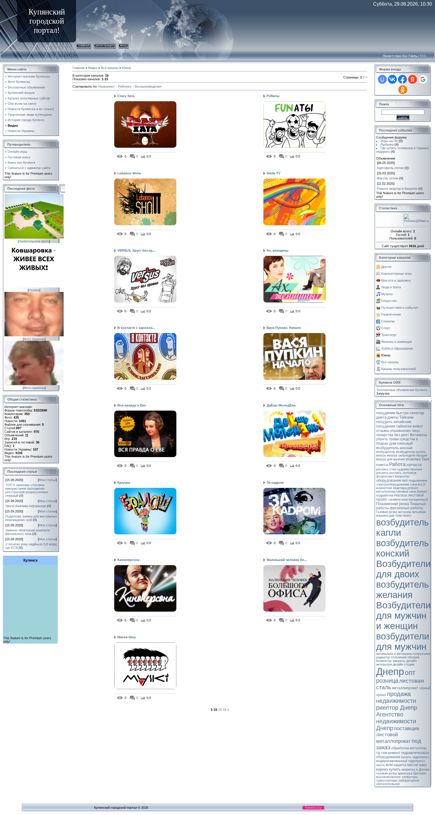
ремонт (412, 488)
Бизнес (422, 491)
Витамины (418, 435)
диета (381, 417)
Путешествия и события (399, 307)
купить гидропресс (415, 757)
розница (387, 680)
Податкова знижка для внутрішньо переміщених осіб (31, 518)
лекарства (384, 435)
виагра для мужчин (390, 459)
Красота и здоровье (396, 280)
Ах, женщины (277, 250)
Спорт (385, 328)
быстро (402, 413)
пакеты (382, 465)
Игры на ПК (389, 141)
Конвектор (384, 661)
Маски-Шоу (126, 637)
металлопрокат (405, 688)
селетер (417, 413)
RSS (423, 55)
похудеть (384, 421)
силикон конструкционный (408, 499)
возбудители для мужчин (402, 641)
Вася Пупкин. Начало (284, 327)
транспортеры (386, 780)
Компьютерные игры (396, 273)
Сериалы (388, 321)
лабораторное (408, 780)
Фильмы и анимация (396, 341)
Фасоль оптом (387, 178)
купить (395, 769)
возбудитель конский (402, 548)
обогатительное (388, 784)
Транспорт (389, 335)
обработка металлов (408, 748)
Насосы (400, 495)
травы (394, 439)
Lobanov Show (129, 173)
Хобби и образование (397, 348)
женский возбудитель (394, 450)
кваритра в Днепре (416, 769)
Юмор (126, 68)
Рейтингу (125, 86)
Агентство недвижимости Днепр (396, 721)
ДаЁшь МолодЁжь (281, 405)
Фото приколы (34, 339)
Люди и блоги (391, 287)
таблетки (404, 426)
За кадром (275, 482)
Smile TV (273, 173)
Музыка (387, 294)
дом (392, 443)
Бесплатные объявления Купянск (402, 390)
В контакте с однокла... (136, 327)
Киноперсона (128, 560)
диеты (392, 417)
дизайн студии (403, 664)
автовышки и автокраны (394, 653)
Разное (34, 290)
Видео (92, 68)
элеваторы (410, 777)
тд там (381, 753)
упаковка (413, 459)
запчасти (414, 465)
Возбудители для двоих (403, 569)
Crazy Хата (125, 96)
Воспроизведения (148, 86)
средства (407, 439)
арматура (405, 773)
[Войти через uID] (382, 79)
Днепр (390, 671)
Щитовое (419, 773)
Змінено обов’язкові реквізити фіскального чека (27, 532)
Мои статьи (47, 480)
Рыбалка (387, 144)
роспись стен (386, 469)
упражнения (400, 431)
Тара (425, 459)
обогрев (413, 657)
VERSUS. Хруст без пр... (136, 250)
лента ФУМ (384, 765)
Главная (83, 45)
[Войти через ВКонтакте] (392, 79)
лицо (416, 431)
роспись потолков (402, 473)
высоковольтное (388, 777)
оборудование (388, 480)
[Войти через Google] (423, 79)
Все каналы (109, 68)
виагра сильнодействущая (407, 455)
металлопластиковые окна (396, 491)
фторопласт (385, 476)
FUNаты (273, 96)
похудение (385, 413)
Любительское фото (34, 241)
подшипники (418, 480)
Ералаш (123, 482)
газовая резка (386, 773)
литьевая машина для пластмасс (401, 513)
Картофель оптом (390, 168)
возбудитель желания (402, 589)
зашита (400, 765)
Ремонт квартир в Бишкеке (397, 188)
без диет (401, 435)
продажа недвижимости (396, 697)
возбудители (405, 452)
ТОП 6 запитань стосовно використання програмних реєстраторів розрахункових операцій (26, 490)
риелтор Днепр (396, 707)
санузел (416, 484)
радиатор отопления (391, 657)
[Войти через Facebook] (402, 79)
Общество (389, 301)
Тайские (406, 417)
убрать (382, 439)
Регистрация (105, 45)
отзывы (382, 430)
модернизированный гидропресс (400, 761)
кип (405, 480)
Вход (123, 45)
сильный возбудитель (394, 445)
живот (418, 426)
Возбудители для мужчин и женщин (403, 615)
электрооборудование (392, 484)
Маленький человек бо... (287, 560)
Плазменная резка (392, 503)
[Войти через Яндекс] (412, 79)
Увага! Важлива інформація (25, 506)
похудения (385, 426)
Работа (397, 464)
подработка (384, 495)
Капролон (402, 476)
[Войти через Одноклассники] (402, 89)
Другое (386, 267)
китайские (402, 421)
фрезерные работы (406, 508)
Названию (105, 86)
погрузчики (421, 653)
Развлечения (391, 314)
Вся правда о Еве (131, 405)
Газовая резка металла (393, 512)
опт (410, 672)
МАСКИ (412, 765)
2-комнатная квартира (401, 486)
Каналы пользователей (398, 369)
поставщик (406, 728)
